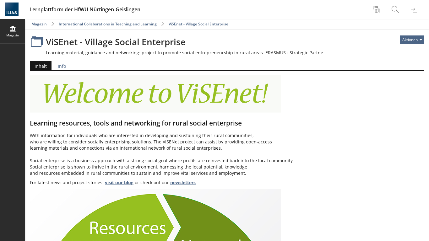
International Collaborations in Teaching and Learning (108, 24)
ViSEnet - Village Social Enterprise (198, 24)
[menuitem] (377, 9)
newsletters (183, 182)
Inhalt (38, 66)
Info (62, 66)
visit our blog (119, 182)
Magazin (39, 24)
